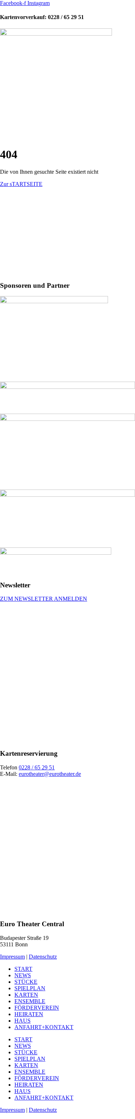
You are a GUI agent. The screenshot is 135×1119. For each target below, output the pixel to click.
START (23, 969)
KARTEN (26, 995)
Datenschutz (43, 957)
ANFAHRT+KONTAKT (43, 1027)
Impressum (12, 957)
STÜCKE (25, 982)
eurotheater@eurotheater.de (50, 774)
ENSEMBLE (29, 1001)
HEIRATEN (28, 1014)
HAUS (22, 1021)
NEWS (22, 975)
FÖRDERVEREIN (36, 1008)
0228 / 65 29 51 (37, 767)
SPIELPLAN (29, 988)
